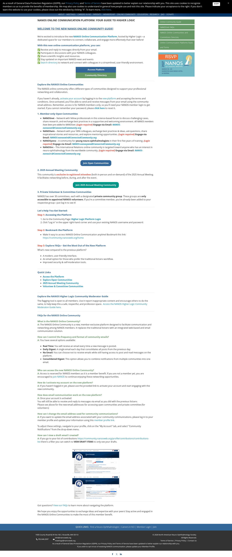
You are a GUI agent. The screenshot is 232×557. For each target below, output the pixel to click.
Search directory (49, 62)
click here (99, 108)
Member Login (144, 526)
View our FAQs (60, 505)
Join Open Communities (96, 163)
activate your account (71, 98)
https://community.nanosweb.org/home (63, 237)
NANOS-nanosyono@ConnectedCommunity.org (96, 144)
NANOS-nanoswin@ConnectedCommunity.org (73, 137)
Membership (109, 14)
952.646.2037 (43, 539)
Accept (216, 4)
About (61, 14)
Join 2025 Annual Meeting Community (96, 185)
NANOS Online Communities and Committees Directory (174, 35)
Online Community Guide (170, 22)
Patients (97, 14)
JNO (162, 14)
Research (154, 14)
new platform (109, 98)
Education (142, 14)
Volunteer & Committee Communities (63, 286)
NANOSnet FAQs (167, 27)
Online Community (126, 14)
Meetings (70, 14)
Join (155, 526)
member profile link (104, 420)
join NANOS (59, 376)
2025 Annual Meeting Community (61, 283)
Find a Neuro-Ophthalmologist (104, 526)
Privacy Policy (180, 540)
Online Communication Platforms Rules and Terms (176, 45)
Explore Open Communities (57, 279)
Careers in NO (84, 14)
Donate (170, 14)
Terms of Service (167, 540)
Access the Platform (53, 276)
